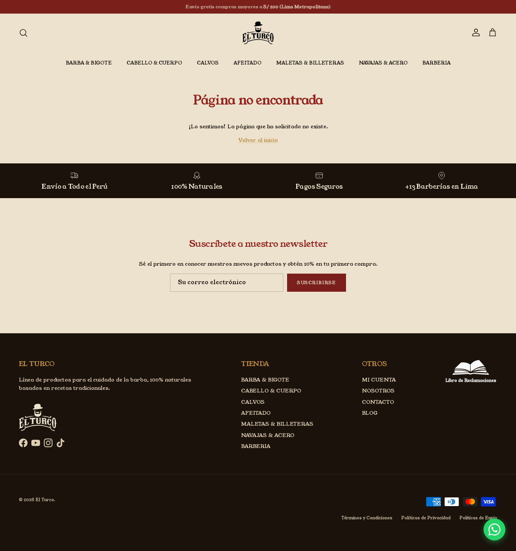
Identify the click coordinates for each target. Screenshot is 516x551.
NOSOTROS (378, 390)
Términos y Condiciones (366, 518)
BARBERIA (436, 62)
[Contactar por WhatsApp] (494, 529)
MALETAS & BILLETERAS (310, 62)
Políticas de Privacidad (426, 518)
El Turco (45, 500)
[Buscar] (23, 32)
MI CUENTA (379, 379)
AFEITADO (247, 62)
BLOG (369, 413)
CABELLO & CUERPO (154, 62)
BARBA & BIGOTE (89, 62)
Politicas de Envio (478, 518)
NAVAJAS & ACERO (383, 62)
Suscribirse (316, 282)
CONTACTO (378, 402)
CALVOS (208, 62)
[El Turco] (258, 33)
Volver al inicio (258, 140)
